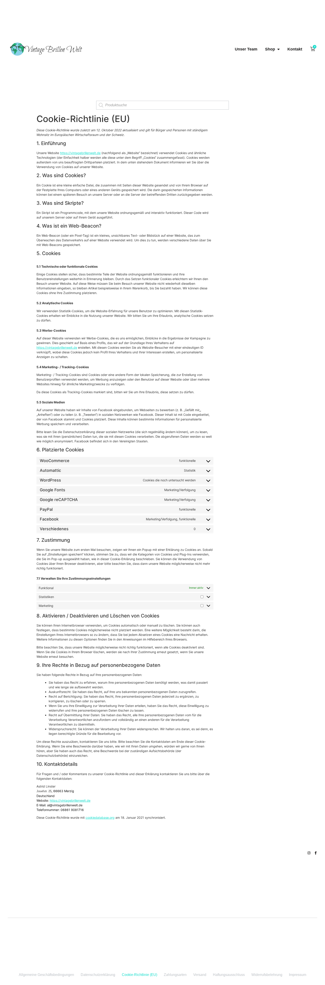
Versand (199, 975)
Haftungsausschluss (229, 975)
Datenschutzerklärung (98, 975)
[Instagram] (309, 853)
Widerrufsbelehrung (266, 975)
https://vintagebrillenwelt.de (80, 153)
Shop (270, 49)
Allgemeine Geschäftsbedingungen (46, 975)
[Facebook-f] (315, 853)
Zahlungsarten (175, 975)
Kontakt (294, 49)
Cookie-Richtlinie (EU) (139, 975)
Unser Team (246, 49)
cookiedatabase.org (100, 817)
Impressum (297, 975)
